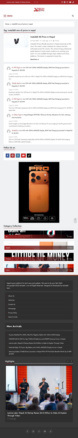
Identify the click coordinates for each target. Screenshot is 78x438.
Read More (33, 59)
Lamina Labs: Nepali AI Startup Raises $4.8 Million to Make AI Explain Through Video (18, 2)
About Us (11, 296)
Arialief (14, 130)
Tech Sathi (35, 41)
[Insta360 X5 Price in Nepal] (16, 41)
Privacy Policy (12, 313)
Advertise (11, 300)
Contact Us (11, 304)
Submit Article (12, 317)
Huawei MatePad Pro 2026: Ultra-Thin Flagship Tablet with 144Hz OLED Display (34, 335)
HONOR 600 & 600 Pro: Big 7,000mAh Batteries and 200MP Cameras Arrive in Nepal (37, 339)
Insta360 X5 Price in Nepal (42, 36)
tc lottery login (17, 115)
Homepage (12, 308)
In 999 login (16, 67)
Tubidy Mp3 (16, 83)
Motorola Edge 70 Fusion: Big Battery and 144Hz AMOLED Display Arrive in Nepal (35, 347)
